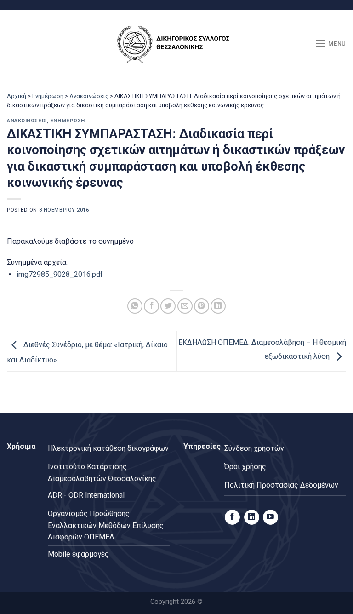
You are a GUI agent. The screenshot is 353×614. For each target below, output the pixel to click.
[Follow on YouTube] (270, 517)
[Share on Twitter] (168, 306)
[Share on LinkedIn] (218, 306)
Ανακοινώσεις (88, 95)
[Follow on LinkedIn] (251, 517)
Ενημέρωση (47, 95)
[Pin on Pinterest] (201, 306)
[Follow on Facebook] (232, 517)
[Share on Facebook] (151, 306)
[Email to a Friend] (185, 306)
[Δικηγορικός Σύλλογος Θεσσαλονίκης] (176, 44)
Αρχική (16, 95)
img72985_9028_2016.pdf (60, 274)
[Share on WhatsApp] (134, 306)
